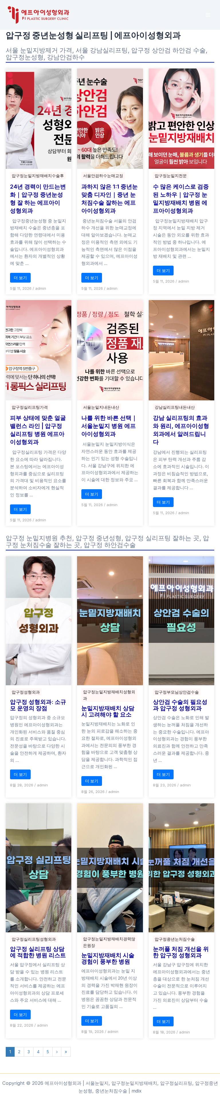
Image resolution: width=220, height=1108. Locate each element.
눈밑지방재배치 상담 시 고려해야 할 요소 (107, 711)
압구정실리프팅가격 (30, 407)
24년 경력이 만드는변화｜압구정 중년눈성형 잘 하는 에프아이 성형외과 (38, 198)
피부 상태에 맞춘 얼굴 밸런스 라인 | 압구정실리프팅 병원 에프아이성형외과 (38, 429)
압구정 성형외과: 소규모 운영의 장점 (38, 705)
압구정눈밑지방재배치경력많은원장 (109, 942)
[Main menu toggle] (207, 15)
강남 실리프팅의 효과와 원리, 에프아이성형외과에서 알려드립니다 (181, 429)
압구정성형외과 (26, 692)
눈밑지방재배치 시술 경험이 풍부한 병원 (107, 958)
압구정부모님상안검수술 (177, 692)
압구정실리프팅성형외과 (34, 939)
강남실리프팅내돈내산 (175, 407)
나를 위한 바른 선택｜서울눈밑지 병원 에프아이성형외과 (109, 425)
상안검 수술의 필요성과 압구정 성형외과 (180, 705)
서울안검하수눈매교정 (103, 175)
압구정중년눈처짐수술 (175, 939)
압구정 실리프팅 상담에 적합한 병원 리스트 (38, 952)
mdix (136, 1091)
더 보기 (20, 277)
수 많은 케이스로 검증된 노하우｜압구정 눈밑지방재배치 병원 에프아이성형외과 (181, 198)
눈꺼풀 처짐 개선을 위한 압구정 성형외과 (181, 952)
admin (40, 288)
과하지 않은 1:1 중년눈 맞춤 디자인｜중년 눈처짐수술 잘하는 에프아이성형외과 (109, 198)
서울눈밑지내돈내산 (101, 407)
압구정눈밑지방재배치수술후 (38, 175)
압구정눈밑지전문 (171, 175)
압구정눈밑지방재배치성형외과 (109, 695)
